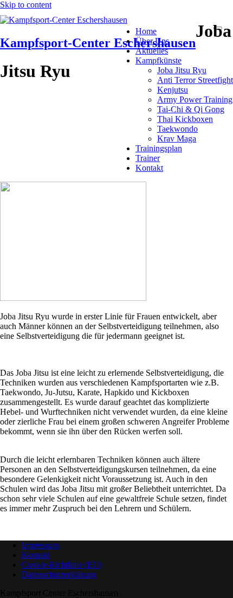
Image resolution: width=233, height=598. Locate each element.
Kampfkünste (158, 60)
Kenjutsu (172, 89)
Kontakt (149, 167)
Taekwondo (177, 128)
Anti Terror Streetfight (195, 80)
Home (146, 31)
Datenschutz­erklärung (59, 574)
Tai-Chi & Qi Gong (190, 109)
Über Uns (152, 41)
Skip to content (25, 4)
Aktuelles (151, 50)
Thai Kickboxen (185, 119)
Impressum (40, 545)
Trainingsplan (158, 148)
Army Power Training (194, 99)
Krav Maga (176, 138)
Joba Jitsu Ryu (181, 70)
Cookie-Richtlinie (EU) (62, 564)
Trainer (147, 158)
